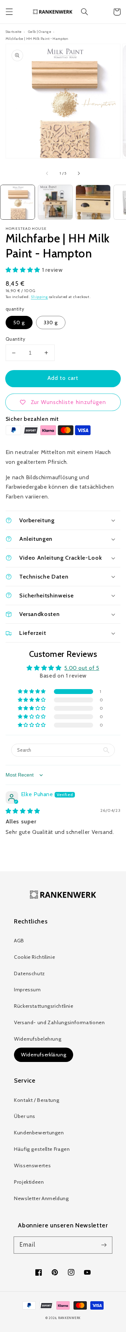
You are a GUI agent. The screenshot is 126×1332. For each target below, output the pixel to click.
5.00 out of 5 (81, 668)
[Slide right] (78, 173)
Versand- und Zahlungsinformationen (59, 1022)
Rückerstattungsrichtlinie (44, 1006)
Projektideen (29, 1182)
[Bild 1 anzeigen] (17, 202)
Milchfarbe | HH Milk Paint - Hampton (37, 38)
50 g (19, 322)
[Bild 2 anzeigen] (55, 202)
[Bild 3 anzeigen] (93, 202)
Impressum (27, 989)
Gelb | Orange (39, 31)
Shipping (39, 297)
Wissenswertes (32, 1165)
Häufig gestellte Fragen (42, 1149)
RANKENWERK (69, 1318)
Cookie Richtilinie (34, 957)
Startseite (14, 31)
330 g (51, 322)
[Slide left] (47, 173)
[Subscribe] (104, 1245)
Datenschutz (29, 973)
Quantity (15, 339)
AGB (19, 940)
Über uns (24, 1116)
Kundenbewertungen (39, 1132)
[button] (9, 12)
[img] (23, 811)
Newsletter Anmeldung (41, 1198)
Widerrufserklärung (43, 1054)
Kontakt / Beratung (36, 1100)
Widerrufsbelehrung (37, 1039)
